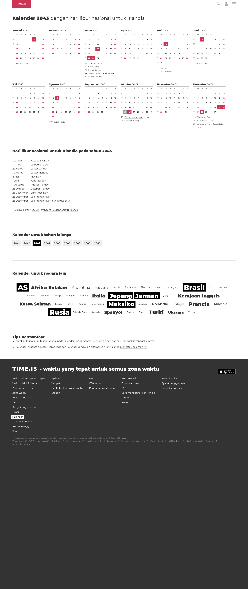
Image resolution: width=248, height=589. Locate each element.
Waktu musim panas (97, 73)
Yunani (192, 312)
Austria (116, 287)
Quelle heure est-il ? (75, 441)
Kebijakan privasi (172, 388)
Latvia (70, 304)
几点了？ (32, 441)
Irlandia (136, 18)
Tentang (126, 397)
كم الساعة (89, 441)
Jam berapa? (142, 441)
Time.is (21, 4)
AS (23, 287)
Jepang (121, 295)
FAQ (124, 388)
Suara (15, 431)
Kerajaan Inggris (199, 296)
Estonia (31, 295)
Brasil (194, 287)
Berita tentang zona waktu (67, 388)
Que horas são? (128, 441)
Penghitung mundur (24, 407)
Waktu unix (96, 383)
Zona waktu (19, 392)
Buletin (55, 392)
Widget (55, 383)
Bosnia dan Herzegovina (167, 287)
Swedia (130, 312)
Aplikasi (56, 378)
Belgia (145, 287)
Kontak (126, 402)
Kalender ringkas (22, 421)
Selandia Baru (80, 312)
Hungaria (71, 295)
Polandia (160, 304)
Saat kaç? (187, 441)
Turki (156, 312)
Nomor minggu (21, 426)
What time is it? (19, 441)
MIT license (71, 210)
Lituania (82, 304)
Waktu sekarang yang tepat (28, 378)
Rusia (59, 312)
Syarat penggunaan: (173, 383)
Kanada (167, 296)
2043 (25, 30)
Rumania (220, 304)
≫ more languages (21, 444)
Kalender (78, 18)
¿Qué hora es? (57, 441)
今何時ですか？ (174, 441)
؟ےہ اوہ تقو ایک (211, 441)
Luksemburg (97, 304)
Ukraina (176, 312)
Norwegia (142, 304)
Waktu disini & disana (25, 383)
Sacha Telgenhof (54, 210)
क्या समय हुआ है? (43, 441)
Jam (14, 402)
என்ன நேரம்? (198, 441)
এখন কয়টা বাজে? (100, 441)
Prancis (199, 304)
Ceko (211, 287)
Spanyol (113, 312)
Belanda (130, 287)
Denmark (224, 287)
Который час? (113, 441)
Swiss (141, 312)
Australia (101, 287)
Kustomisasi (129, 378)
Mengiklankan (170, 378)
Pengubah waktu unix (102, 388)
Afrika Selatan (49, 287)
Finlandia (44, 295)
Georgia (57, 295)
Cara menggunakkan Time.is (138, 392)
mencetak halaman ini (133, 347)
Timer (15, 412)
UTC (91, 378)
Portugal (178, 304)
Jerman (146, 295)
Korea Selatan (35, 304)
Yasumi (36, 210)
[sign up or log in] (226, 4)
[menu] (234, 4)
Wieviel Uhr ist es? (158, 441)
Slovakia (95, 312)
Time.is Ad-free (130, 383)
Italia (98, 296)
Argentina (81, 287)
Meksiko (121, 304)
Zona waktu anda (22, 388)
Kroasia (59, 304)
